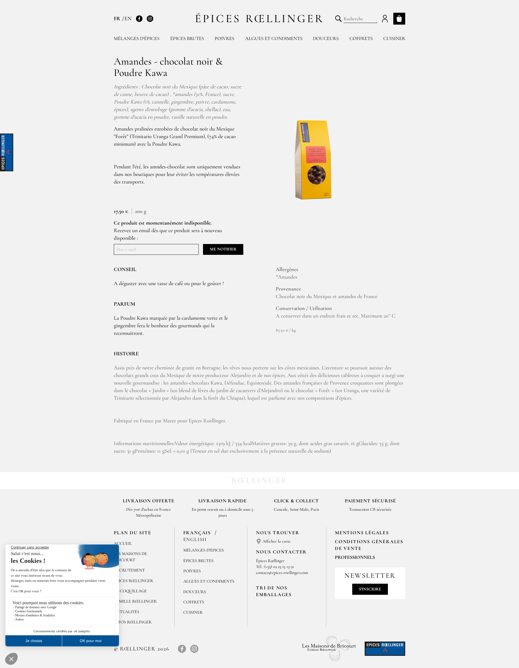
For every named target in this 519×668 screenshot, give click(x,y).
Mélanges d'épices (136, 38)
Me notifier (223, 249)
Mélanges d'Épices (203, 550)
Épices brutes (187, 38)
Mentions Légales (362, 533)
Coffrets (361, 38)
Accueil (123, 543)
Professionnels (355, 557)
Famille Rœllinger (135, 601)
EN (128, 18)
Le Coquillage (130, 591)
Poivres (224, 38)
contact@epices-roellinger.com (282, 572)
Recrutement (129, 570)
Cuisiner (394, 38)
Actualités (126, 611)
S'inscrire (370, 589)
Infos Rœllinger (133, 622)
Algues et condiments (273, 38)
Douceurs (326, 38)
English (195, 539)
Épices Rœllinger (259, 18)
